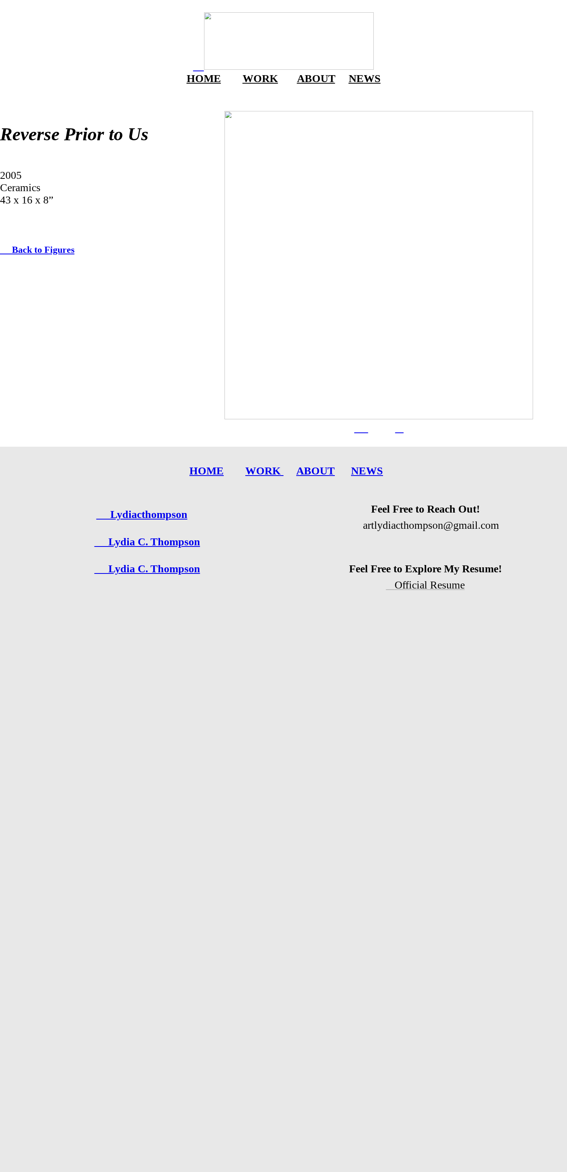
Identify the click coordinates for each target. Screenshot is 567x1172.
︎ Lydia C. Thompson (147, 542)
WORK (260, 78)
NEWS (365, 78)
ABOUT (316, 78)
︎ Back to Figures (37, 250)
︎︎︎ (361, 428)
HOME (204, 78)
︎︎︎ (399, 428)
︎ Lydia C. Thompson (147, 569)
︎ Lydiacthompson (141, 514)
